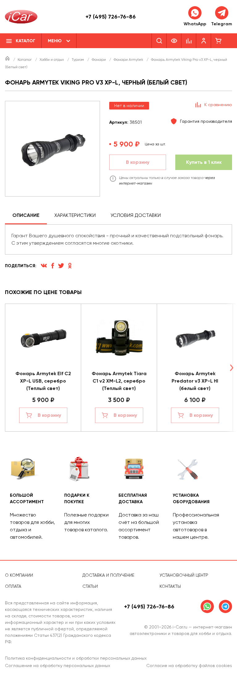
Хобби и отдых (52, 59)
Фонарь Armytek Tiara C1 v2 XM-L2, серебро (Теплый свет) (119, 381)
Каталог (25, 59)
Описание (26, 215)
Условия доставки (135, 215)
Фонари (99, 59)
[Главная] (8, 59)
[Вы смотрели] (174, 40)
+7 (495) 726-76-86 (110, 16)
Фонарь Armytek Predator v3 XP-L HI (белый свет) (195, 381)
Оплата (13, 586)
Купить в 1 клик (204, 162)
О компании (19, 575)
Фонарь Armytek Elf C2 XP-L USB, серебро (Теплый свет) (43, 381)
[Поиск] (159, 40)
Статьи (90, 586)
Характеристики (75, 215)
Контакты (170, 586)
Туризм (78, 59)
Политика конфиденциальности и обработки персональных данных (76, 658)
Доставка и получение (108, 575)
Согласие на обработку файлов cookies (189, 665)
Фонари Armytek (129, 59)
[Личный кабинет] (203, 40)
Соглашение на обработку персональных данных (57, 665)
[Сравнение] (188, 40)
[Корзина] (218, 40)
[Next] (231, 368)
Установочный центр (184, 575)
